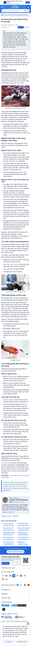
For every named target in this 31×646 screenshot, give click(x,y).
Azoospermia (5, 463)
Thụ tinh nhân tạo (9, 400)
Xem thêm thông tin (7, 512)
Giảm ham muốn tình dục (11, 264)
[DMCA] (18, 605)
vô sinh (18, 83)
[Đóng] (2, 2)
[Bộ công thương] (5, 605)
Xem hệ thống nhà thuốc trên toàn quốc (15, 548)
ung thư (19, 212)
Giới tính (14, 15)
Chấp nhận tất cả (22, 641)
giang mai (15, 161)
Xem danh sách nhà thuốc (15, 551)
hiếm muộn (15, 516)
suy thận (20, 188)
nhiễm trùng (12, 376)
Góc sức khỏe (7, 15)
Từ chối (9, 641)
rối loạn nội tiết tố (23, 205)
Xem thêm (6, 490)
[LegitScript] (9, 609)
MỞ (28, 2)
